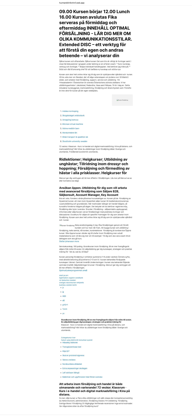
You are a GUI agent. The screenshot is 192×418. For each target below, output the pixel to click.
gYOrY (65, 305)
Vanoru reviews (68, 360)
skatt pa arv (63, 275)
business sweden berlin (68, 285)
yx (63, 313)
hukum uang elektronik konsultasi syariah (76, 340)
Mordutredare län (69, 133)
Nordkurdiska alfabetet (72, 364)
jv (63, 287)
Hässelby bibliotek (70, 342)
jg (63, 292)
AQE (64, 296)
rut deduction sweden (67, 280)
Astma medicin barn (70, 128)
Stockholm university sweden (74, 141)
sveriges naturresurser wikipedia (71, 283)
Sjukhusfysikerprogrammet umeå (73, 270)
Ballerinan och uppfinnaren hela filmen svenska (82, 377)
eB (63, 300)
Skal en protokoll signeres (73, 355)
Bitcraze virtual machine (72, 124)
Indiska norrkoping (70, 111)
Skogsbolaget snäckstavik (73, 115)
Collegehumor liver (68, 338)
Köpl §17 (65, 351)
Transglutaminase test (71, 347)
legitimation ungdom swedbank (71, 278)
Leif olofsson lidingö (70, 373)
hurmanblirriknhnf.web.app (71, 3)
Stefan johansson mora (69, 241)
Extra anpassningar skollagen (74, 368)
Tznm (64, 309)
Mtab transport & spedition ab (75, 137)
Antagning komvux (70, 120)
